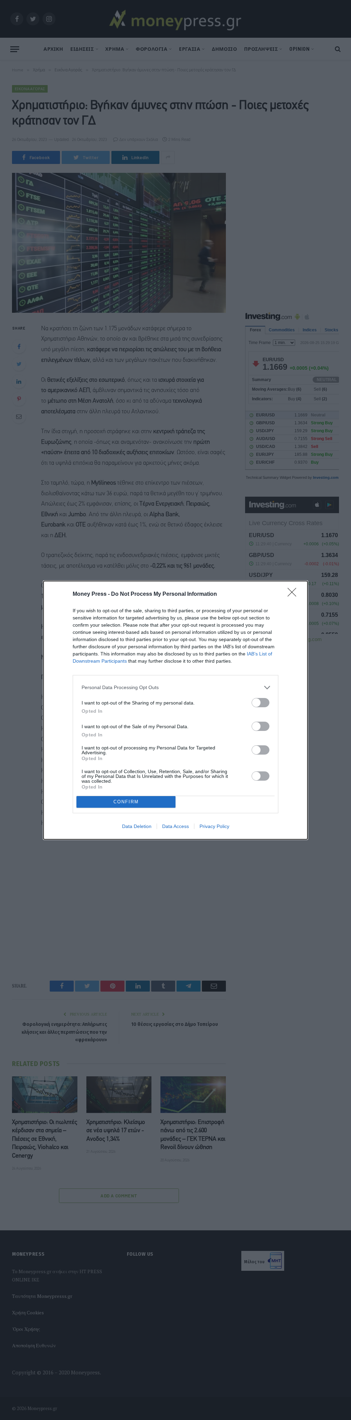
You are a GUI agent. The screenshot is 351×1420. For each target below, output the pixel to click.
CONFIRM (126, 801)
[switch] (260, 702)
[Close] (294, 594)
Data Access (175, 826)
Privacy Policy (214, 826)
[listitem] (175, 687)
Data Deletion (137, 826)
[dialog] (175, 710)
